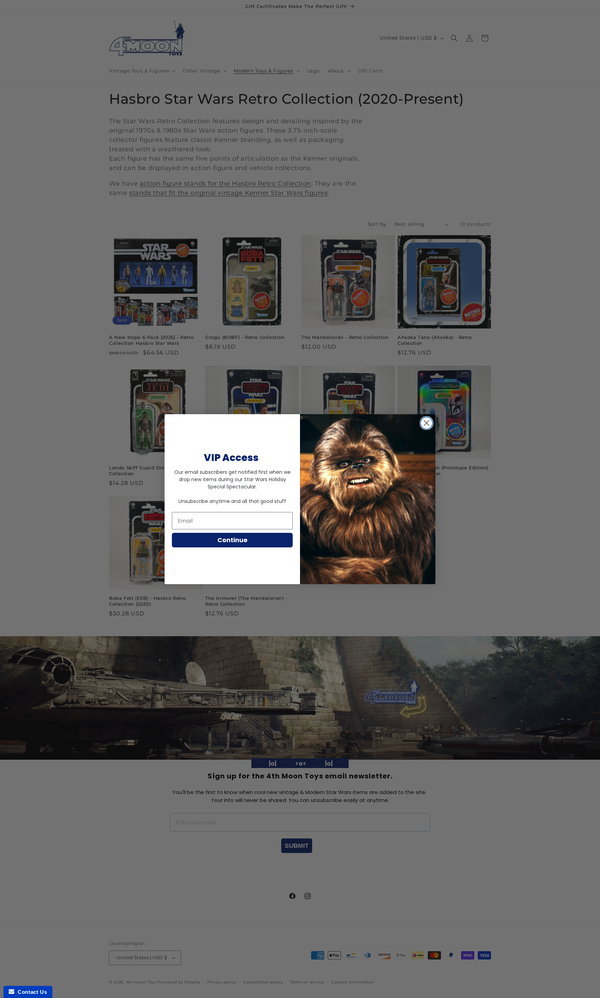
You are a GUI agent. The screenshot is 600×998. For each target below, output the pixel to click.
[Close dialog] (426, 423)
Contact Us (30, 992)
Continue (232, 540)
